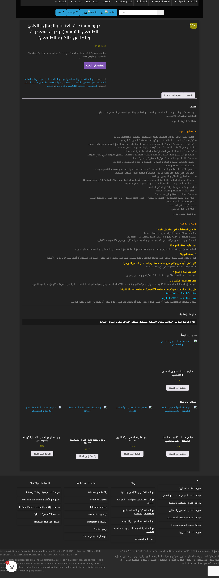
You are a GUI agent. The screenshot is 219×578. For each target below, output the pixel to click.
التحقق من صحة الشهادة (47, 521)
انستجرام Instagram (97, 521)
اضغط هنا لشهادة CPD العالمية (179, 298)
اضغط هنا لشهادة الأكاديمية (181, 293)
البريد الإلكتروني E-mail (95, 536)
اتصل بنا (78, 2)
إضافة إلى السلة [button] (177, 388)
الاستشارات (141, 2)
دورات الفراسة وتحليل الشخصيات (184, 517)
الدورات (181, 2)
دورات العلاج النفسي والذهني (185, 510)
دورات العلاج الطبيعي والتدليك (184, 503)
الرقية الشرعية (162, 2)
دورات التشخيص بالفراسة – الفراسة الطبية (135, 501)
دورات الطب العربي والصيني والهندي (181, 495)
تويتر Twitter (100, 529)
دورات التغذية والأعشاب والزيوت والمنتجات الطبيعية (67, 79)
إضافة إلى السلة (95, 65)
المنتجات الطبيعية (144, 539)
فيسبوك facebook (97, 514)
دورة (57, 86)
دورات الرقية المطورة (190, 488)
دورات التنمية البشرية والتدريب (138, 521)
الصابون (82, 86)
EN (103, 13)
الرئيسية (192, 2)
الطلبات (62, 2)
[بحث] (160, 12)
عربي (85, 13)
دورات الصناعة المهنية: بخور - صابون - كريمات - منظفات (65, 81)
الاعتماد (106, 2)
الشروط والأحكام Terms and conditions (40, 499)
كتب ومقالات (125, 2)
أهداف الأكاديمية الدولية (47, 514)
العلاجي (72, 86)
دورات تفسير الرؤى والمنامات (186, 525)
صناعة (50, 86)
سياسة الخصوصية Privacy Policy (43, 492)
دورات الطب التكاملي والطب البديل (43, 82)
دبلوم (64, 86)
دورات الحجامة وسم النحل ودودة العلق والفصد (134, 530)
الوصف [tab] (189, 95)
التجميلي (92, 86)
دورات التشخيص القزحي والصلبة (137, 492)
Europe (72, 12)
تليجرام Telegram (98, 507)
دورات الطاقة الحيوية (190, 532)
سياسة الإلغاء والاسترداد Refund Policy (39, 507)
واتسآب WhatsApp (97, 492)
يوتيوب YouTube (98, 499)
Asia (60, 12)
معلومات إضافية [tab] (172, 95)
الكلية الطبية (92, 2)
